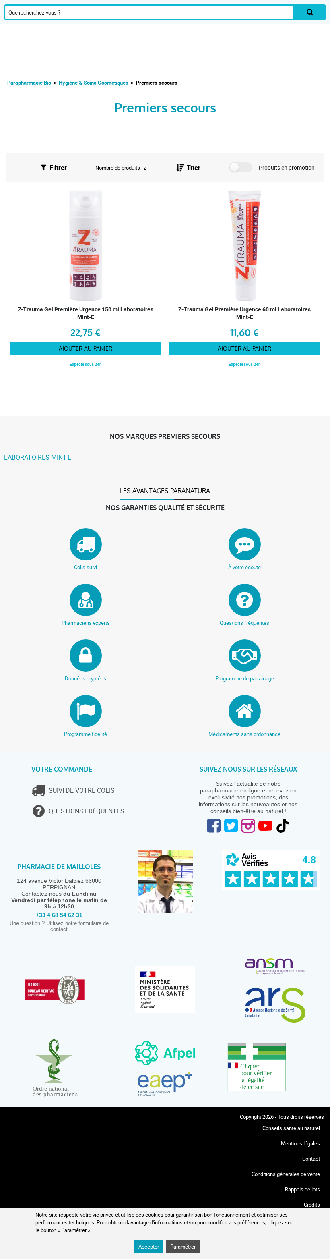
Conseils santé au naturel (291, 1128)
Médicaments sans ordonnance (244, 734)
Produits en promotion (287, 167)
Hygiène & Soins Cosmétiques (93, 82)
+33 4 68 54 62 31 (59, 915)
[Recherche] (310, 12)
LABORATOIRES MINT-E (37, 457)
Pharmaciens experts (86, 622)
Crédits (312, 1204)
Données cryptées (85, 678)
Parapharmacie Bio (29, 82)
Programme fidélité (85, 734)
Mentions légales (300, 1143)
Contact (311, 1158)
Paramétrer (183, 1246)
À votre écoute (244, 567)
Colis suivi (85, 567)
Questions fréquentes (244, 622)
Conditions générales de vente (286, 1174)
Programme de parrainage (244, 678)
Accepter (148, 1246)
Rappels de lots (302, 1189)
